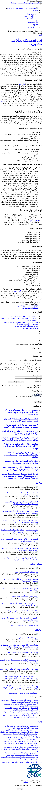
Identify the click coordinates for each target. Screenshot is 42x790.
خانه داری (30, 18)
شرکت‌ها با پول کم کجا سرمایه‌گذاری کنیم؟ (23, 316)
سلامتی (35, 26)
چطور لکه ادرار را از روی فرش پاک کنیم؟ (24, 625)
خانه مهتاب (34, 10)
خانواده (38, 629)
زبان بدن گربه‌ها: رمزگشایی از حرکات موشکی (22, 610)
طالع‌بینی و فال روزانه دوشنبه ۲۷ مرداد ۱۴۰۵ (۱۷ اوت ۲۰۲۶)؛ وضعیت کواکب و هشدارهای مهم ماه (20, 446)
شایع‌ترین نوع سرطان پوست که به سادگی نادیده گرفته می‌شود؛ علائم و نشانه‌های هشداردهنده (21, 412)
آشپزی (35, 24)
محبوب (36, 696)
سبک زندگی (34, 12)
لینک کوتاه (38, 344)
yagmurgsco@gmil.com (30, 308)
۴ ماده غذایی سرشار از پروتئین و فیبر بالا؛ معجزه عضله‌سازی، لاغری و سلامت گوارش (20, 426)
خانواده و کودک (33, 22)
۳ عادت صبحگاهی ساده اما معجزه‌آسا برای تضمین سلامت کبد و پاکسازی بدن (21, 420)
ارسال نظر (20, 381)
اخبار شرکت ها (33, 27)
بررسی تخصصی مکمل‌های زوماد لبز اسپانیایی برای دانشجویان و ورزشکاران (19, 432)
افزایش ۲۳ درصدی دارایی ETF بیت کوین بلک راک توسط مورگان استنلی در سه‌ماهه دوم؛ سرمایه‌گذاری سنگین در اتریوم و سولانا (20, 476)
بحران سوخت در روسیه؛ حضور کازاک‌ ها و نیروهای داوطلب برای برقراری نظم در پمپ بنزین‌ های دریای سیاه (20, 743)
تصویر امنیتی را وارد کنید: (23, 396)
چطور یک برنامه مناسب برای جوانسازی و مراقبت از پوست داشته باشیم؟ (21, 462)
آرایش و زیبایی (29, 16)
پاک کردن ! (12, 381)
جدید (40, 696)
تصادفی (30, 696)
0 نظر (40, 35)
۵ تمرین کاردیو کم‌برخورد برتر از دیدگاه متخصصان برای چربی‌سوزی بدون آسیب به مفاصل (21, 454)
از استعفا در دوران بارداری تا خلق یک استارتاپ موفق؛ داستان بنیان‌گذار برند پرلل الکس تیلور (19, 439)
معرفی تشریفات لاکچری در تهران (26, 326)
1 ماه (13, 728)
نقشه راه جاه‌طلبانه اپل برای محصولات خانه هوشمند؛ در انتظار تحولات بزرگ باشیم (20, 468)
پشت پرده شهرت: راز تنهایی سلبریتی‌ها (25, 596)
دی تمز (25, 782)
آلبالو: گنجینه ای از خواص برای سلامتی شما (23, 693)
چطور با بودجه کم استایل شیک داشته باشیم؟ (23, 652)
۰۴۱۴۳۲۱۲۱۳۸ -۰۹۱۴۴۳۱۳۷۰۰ (27, 306)
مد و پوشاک (30, 14)
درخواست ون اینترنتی (30, 328)
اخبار (36, 20)
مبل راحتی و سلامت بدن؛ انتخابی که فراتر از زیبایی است (19, 669)
